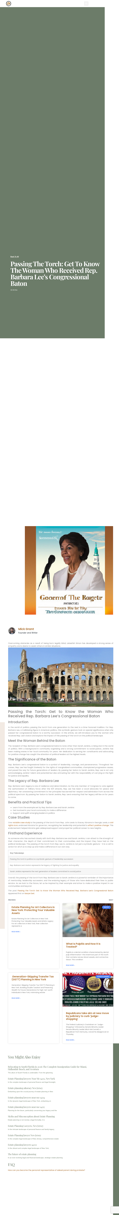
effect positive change (98, 825)
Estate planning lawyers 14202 (22, 1144)
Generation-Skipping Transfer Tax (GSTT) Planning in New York (33, 978)
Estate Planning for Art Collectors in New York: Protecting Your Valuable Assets (33, 910)
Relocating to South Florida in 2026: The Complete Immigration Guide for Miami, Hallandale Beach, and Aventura (47, 1068)
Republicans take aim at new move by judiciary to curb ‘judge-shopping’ (87, 1016)
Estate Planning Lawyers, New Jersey (25, 1125)
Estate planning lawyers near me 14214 (26, 1097)
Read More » (16, 932)
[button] (86, 3)
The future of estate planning (22, 1154)
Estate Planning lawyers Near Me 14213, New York (31, 1078)
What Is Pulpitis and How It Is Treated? (83, 945)
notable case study (21, 822)
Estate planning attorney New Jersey (25, 1088)
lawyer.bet (29, 893)
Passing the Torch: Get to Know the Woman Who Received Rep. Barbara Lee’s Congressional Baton (65, 890)
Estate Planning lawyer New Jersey (24, 1135)
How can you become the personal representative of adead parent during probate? (46, 1170)
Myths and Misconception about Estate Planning (31, 1116)
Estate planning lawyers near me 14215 (26, 1106)
